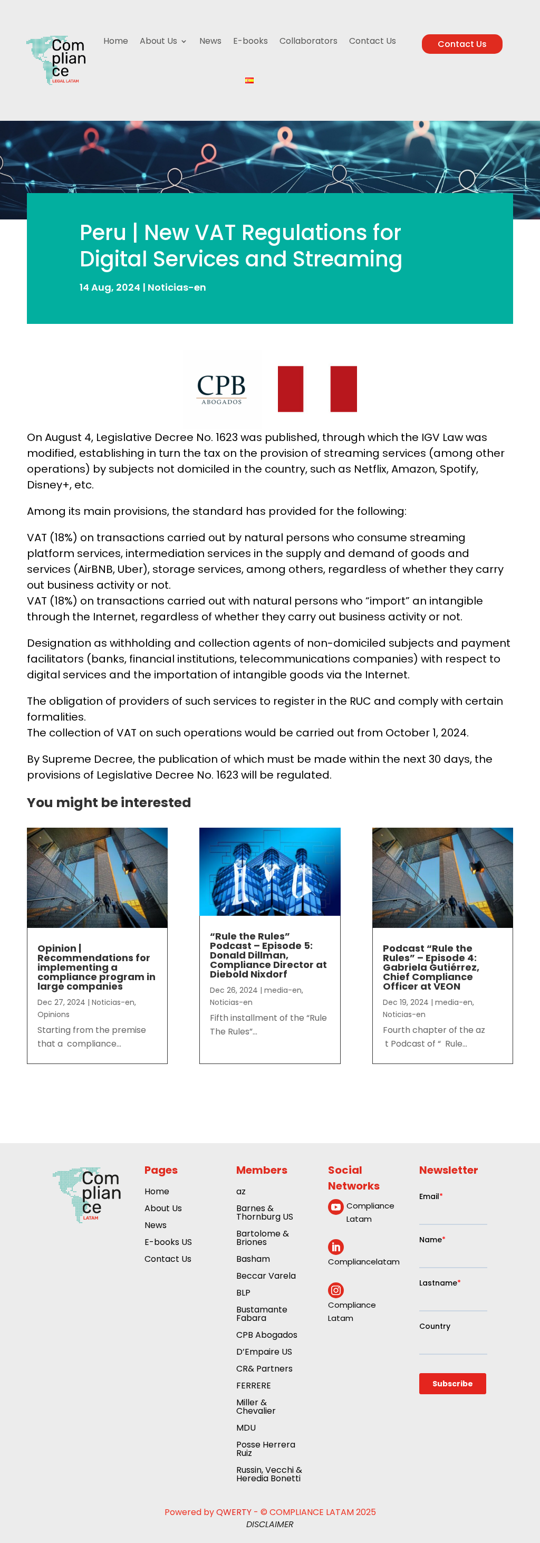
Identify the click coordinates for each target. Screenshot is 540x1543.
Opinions (53, 1014)
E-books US (168, 1243)
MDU (246, 1429)
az (241, 1192)
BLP (243, 1294)
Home (115, 41)
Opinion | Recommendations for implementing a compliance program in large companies (96, 967)
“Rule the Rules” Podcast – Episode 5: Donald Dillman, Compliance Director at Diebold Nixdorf (268, 955)
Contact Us (372, 41)
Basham (253, 1260)
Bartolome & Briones (262, 1239)
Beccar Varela (266, 1277)
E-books (250, 41)
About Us (158, 41)
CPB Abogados (266, 1336)
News (210, 41)
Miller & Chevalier (256, 1407)
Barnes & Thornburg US (264, 1213)
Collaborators (308, 41)
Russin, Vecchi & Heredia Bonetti (269, 1475)
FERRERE (253, 1387)
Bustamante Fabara (261, 1315)
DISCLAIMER (270, 1524)
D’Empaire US (264, 1353)
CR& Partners (264, 1370)
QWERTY (234, 1512)
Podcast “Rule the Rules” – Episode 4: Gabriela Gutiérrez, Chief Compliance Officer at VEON (431, 967)
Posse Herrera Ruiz (265, 1450)
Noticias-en (177, 287)
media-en (283, 990)
